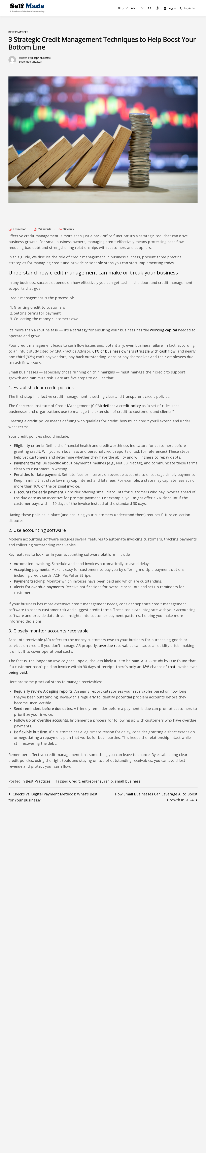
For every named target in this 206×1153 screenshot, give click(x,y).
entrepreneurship (97, 781)
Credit (74, 781)
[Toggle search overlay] (149, 8)
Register (189, 8)
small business (127, 781)
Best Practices (18, 32)
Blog (121, 8)
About (135, 8)
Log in (172, 8)
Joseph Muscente (41, 58)
